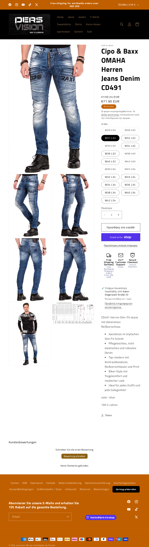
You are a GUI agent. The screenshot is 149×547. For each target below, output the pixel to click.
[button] (122, 24)
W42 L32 (132, 162)
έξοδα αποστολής (110, 114)
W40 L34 (130, 192)
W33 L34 (130, 177)
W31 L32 (110, 138)
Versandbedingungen (21, 489)
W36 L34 (130, 185)
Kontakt (50, 483)
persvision (21, 545)
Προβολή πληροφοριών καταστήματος (119, 305)
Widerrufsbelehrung (70, 483)
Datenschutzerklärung (97, 483)
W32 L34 (110, 177)
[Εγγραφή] (67, 517)
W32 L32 (130, 138)
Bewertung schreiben (74, 456)
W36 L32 (110, 153)
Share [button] (108, 415)
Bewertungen (101, 489)
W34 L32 (130, 146)
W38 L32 (132, 154)
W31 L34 (132, 169)
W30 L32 (132, 130)
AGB (24, 483)
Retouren (85, 489)
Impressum (36, 483)
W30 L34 (112, 169)
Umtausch (71, 489)
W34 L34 (110, 185)
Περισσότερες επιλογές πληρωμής (121, 245)
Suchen (15, 483)
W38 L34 (110, 192)
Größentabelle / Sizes (49, 489)
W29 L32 (112, 130)
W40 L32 (110, 161)
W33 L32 (112, 146)
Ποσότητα (106, 208)
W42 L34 (110, 200)
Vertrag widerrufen (126, 489)
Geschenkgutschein (125, 483)
